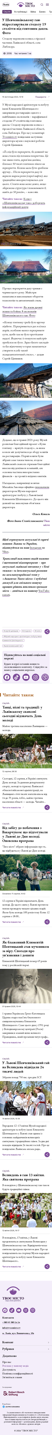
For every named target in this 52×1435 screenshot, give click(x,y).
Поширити (40, 97)
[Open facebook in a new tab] (7, 677)
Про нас (6, 1362)
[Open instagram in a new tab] (35, 677)
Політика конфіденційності (17, 1373)
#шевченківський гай (13, 646)
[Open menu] (47, 4)
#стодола (26, 631)
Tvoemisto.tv (9, 137)
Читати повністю (11, 807)
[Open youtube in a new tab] (26, 677)
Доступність (9, 1369)
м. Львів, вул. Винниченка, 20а (18, 1333)
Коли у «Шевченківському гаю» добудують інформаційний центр (23, 203)
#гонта (37, 631)
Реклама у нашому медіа (15, 1365)
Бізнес (42, 11)
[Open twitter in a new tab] (45, 677)
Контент (7, 1342)
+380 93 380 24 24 (11, 1322)
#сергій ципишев (11, 631)
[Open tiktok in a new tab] (16, 677)
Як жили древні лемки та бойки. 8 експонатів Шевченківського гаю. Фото (22, 311)
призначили (42, 487)
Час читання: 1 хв (22, 53)
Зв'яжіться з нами (12, 1377)
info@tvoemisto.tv (11, 1327)
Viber (5, 551)
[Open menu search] (42, 4)
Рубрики (8, 1349)
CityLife (7, 11)
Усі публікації (20, 11)
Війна (33, 11)
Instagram (36, 547)
